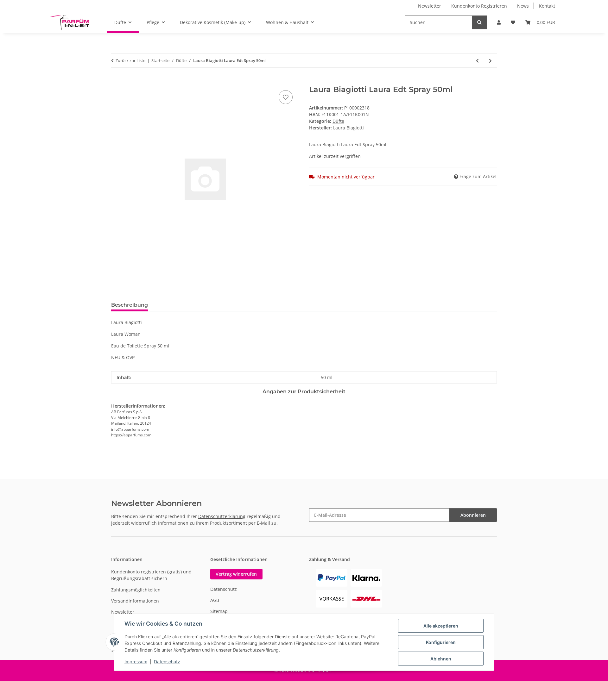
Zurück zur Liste (130, 60)
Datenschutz (167, 661)
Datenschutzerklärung (221, 516)
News (523, 6)
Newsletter (429, 6)
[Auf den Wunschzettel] (286, 97)
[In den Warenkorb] (116, 81)
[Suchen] (479, 22)
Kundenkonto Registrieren (479, 6)
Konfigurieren (441, 642)
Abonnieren (473, 515)
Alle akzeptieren (440, 625)
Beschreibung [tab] (129, 305)
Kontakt (547, 6)
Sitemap (219, 611)
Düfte (338, 121)
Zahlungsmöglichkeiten (136, 590)
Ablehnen (440, 658)
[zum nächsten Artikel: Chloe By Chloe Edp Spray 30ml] (490, 60)
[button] (499, 22)
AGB (214, 600)
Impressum (135, 661)
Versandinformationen (135, 601)
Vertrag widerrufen (236, 574)
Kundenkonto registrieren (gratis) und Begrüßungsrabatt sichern (151, 575)
